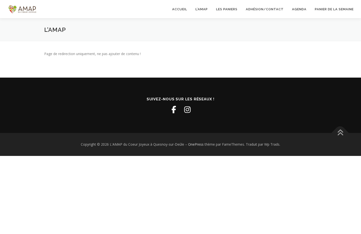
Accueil (179, 9)
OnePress (196, 144)
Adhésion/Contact (265, 9)
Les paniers (226, 9)
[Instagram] (187, 109)
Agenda (299, 9)
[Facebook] (173, 109)
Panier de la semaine (334, 9)
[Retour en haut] (340, 133)
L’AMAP (201, 9)
